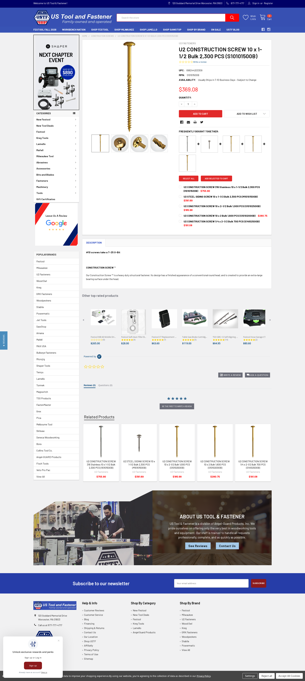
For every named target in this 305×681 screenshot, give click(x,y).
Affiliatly (88, 645)
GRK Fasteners (44, 293)
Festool (40, 131)
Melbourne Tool (44, 424)
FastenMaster (43, 404)
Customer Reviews (94, 610)
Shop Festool (100, 29)
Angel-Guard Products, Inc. (232, 523)
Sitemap (88, 658)
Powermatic (43, 313)
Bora (38, 443)
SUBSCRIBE (259, 583)
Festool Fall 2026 (44, 29)
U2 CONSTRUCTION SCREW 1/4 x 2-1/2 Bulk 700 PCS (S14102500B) (253, 464)
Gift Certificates (45, 199)
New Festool (43, 119)
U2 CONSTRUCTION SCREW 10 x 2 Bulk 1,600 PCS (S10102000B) (215, 464)
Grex (38, 411)
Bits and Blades (45, 174)
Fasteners (42, 180)
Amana (40, 333)
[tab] (89, 386)
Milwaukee (41, 267)
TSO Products (43, 398)
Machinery (42, 186)
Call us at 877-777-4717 (50, 625)
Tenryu (39, 372)
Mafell (39, 150)
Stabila (40, 306)
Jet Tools (41, 319)
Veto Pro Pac (43, 469)
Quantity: (185, 97)
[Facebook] (182, 122)
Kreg (38, 287)
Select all (188, 178)
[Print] (195, 122)
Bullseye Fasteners (46, 352)
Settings (250, 676)
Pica (38, 417)
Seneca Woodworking (47, 437)
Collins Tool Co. (44, 450)
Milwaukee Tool (45, 156)
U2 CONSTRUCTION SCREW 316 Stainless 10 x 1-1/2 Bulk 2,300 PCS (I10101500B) (101, 464)
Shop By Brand (196, 29)
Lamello (41, 144)
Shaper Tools (43, 365)
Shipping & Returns (94, 627)
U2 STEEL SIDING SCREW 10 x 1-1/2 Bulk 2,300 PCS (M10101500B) (139, 464)
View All (40, 476)
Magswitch (42, 391)
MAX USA (41, 346)
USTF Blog (233, 29)
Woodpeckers (43, 300)
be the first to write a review (177, 406)
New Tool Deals (45, 125)
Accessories (43, 168)
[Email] (188, 122)
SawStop (41, 326)
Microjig (40, 359)
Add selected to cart (216, 178)
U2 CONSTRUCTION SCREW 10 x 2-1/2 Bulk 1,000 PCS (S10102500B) (177, 464)
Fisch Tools (42, 463)
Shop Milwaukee (124, 29)
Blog (86, 619)
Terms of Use (91, 654)
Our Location (91, 636)
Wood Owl (41, 280)
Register (268, 3)
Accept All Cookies (289, 676)
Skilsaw (40, 430)
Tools (39, 193)
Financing (89, 623)
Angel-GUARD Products (48, 456)
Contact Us (227, 546)
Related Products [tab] (99, 416)
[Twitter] (202, 122)
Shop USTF (90, 641)
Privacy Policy (91, 649)
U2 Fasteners (43, 274)
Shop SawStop (172, 29)
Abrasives (42, 162)
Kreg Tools (42, 137)
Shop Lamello (148, 29)
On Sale (216, 29)
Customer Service (93, 614)
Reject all (266, 676)
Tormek (40, 385)
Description (94, 242)
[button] (56, 72)
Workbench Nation (73, 29)
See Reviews (197, 546)
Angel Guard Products (144, 632)
